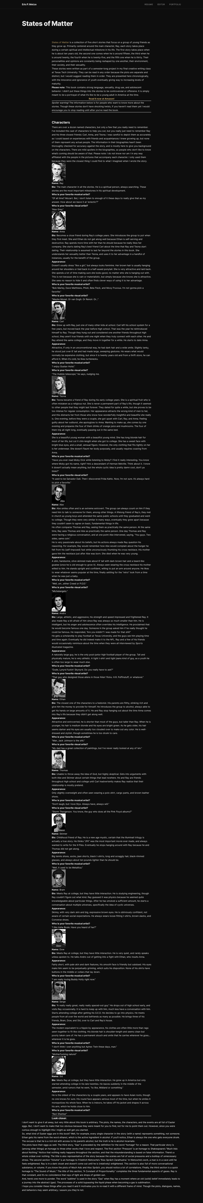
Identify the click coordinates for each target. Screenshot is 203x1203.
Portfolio (175, 4)
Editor (161, 4)
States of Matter (60, 42)
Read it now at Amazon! (101, 98)
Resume (149, 4)
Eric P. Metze (29, 4)
